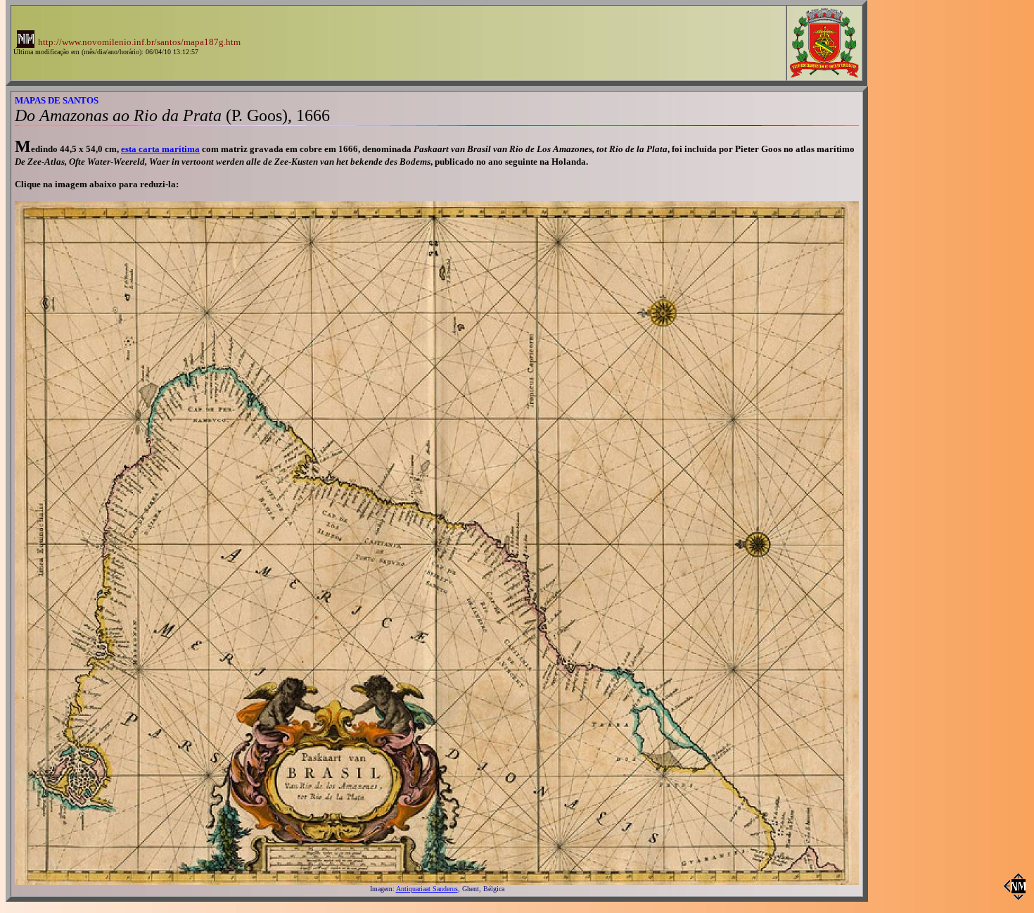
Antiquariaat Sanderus (427, 889)
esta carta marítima (160, 149)
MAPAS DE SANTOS (56, 100)
